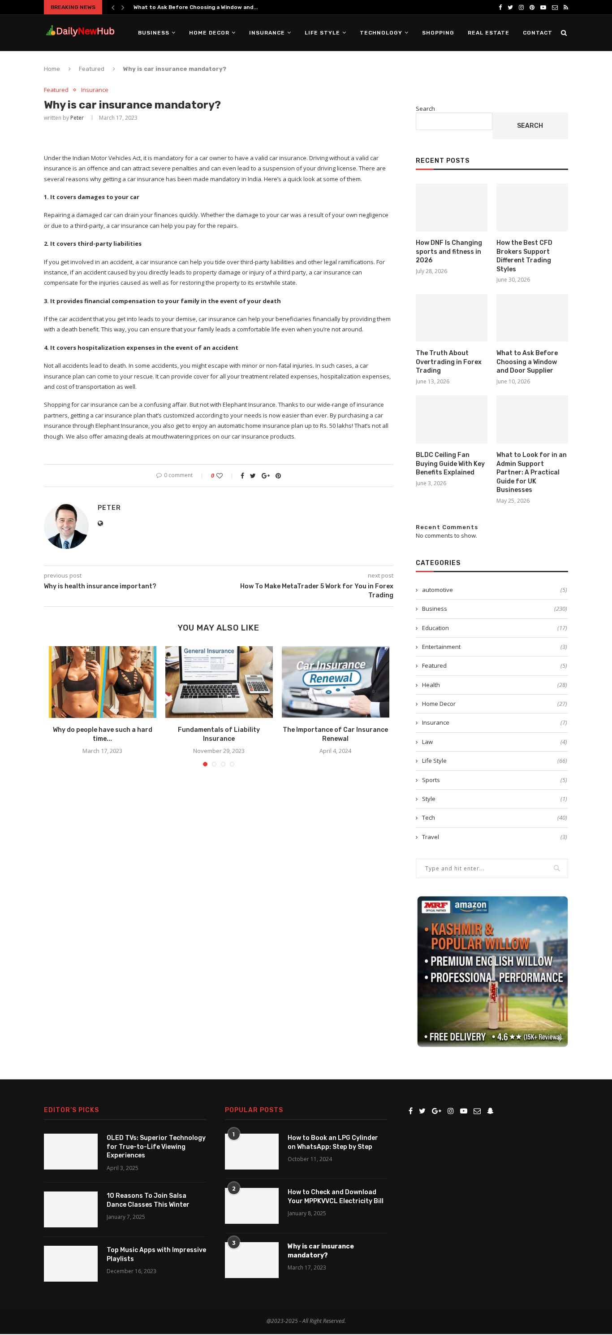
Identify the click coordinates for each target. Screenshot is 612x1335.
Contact (537, 33)
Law (494, 742)
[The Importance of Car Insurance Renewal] (335, 682)
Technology (381, 33)
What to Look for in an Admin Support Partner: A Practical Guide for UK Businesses (531, 472)
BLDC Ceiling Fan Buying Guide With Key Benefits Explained (450, 463)
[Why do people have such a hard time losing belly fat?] (102, 682)
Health (494, 685)
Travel (494, 837)
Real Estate (488, 33)
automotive (494, 590)
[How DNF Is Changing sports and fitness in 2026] (451, 207)
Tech (494, 817)
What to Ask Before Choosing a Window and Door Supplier (527, 361)
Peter (77, 118)
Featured (91, 68)
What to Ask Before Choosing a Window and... (196, 7)
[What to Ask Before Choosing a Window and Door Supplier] (532, 318)
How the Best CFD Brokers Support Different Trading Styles (524, 256)
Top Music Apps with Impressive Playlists (156, 1254)
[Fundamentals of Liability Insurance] (219, 682)
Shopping (438, 33)
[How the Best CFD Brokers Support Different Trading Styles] (532, 207)
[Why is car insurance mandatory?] (252, 1260)
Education (494, 628)
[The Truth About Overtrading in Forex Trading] (451, 318)
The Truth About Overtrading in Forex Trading (449, 361)
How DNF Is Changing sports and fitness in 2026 (449, 251)
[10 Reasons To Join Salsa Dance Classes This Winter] (71, 1209)
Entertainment (494, 647)
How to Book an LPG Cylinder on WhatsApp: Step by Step (333, 1142)
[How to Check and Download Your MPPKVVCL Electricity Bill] (252, 1206)
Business (153, 33)
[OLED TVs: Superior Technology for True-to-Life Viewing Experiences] (71, 1152)
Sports (494, 780)
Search (425, 108)
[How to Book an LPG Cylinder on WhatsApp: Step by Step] (252, 1152)
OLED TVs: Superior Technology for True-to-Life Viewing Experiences (156, 1146)
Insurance (267, 33)
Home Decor (209, 33)
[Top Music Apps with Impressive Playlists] (71, 1264)
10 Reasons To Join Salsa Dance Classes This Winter (148, 1200)
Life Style (322, 33)
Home (52, 68)
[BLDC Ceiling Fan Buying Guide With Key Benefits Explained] (451, 420)
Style (494, 799)
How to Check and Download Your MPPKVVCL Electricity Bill (336, 1196)
